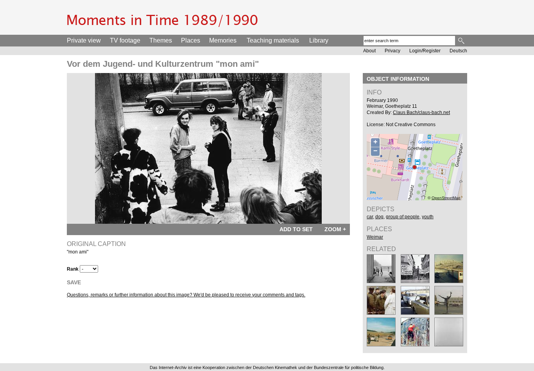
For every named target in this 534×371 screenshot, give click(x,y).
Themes (160, 40)
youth (428, 216)
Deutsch (458, 51)
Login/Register (425, 51)
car (370, 216)
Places (190, 40)
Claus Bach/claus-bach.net (421, 112)
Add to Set (296, 229)
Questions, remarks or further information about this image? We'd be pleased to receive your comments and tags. (186, 295)
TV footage (125, 40)
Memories (223, 40)
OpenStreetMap (446, 198)
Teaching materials (273, 40)
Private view (84, 40)
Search (462, 40)
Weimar (375, 237)
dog (379, 216)
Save (74, 282)
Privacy (392, 51)
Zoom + (335, 229)
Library (318, 40)
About (369, 51)
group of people (402, 216)
